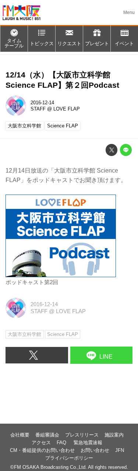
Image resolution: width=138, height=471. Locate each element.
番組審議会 (47, 435)
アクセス (41, 442)
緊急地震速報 (88, 442)
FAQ (62, 442)
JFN (119, 450)
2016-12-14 (42, 102)
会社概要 (19, 435)
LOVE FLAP (66, 109)
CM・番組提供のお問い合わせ (42, 450)
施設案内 (114, 435)
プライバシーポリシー (69, 458)
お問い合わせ (95, 450)
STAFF (38, 109)
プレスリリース (82, 435)
